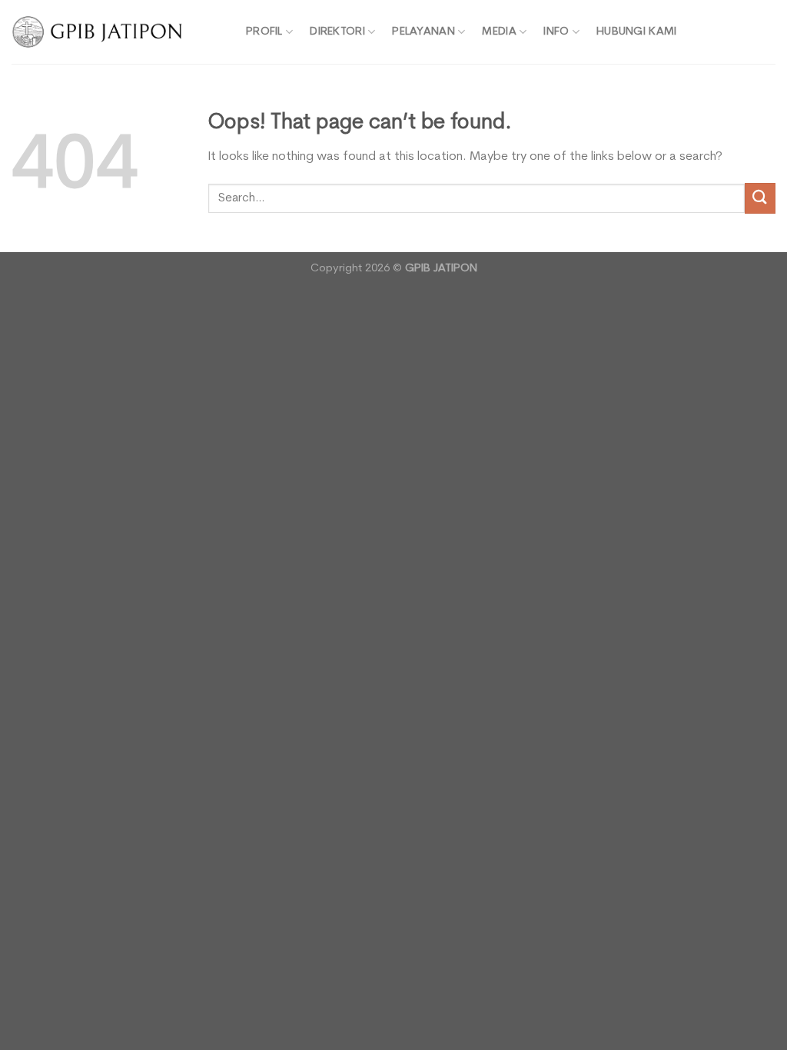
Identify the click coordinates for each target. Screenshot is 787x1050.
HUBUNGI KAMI (636, 32)
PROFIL (264, 32)
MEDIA (499, 32)
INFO (556, 32)
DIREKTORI (337, 32)
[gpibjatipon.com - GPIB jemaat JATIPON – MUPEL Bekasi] (117, 32)
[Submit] (760, 198)
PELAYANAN (423, 32)
